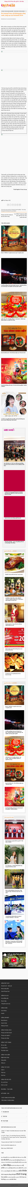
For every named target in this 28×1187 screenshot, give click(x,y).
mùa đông (16, 1165)
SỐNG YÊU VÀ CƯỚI (6, 1079)
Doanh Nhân (21, 1157)
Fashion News (4, 1047)
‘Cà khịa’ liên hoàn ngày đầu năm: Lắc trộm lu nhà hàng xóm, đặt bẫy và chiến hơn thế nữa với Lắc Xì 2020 (14, 493)
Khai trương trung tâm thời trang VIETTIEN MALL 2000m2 (14, 841)
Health (2, 1013)
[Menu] (26, 5)
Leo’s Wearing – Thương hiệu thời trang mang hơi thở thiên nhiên (13, 866)
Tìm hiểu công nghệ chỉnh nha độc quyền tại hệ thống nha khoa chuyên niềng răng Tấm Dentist (13, 419)
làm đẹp (7, 1165)
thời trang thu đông (6, 1174)
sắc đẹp (17, 1170)
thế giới (14, 1174)
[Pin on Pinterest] (17, 205)
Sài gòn (8, 1171)
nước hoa (7, 1167)
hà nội (7, 1162)
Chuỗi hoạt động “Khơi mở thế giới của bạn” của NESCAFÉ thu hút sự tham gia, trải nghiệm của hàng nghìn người (14, 286)
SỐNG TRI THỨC (5, 1067)
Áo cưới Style (4, 1082)
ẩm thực (14, 1179)
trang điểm (13, 1177)
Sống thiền (3, 1060)
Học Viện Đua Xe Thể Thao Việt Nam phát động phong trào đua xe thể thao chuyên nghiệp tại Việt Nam (14, 464)
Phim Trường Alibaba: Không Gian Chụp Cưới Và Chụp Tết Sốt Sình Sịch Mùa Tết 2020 (13, 891)
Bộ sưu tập (3, 1045)
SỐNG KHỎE (4, 1007)
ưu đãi (9, 1179)
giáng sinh (19, 1160)
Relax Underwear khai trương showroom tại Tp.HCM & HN (13, 649)
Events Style (4, 1023)
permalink (14, 210)
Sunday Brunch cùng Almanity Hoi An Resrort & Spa (13, 674)
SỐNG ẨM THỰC (5, 983)
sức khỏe (13, 1171)
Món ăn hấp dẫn (5, 988)
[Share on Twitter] (13, 205)
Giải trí (2, 1069)
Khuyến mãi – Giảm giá (6, 985)
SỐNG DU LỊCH (4, 995)
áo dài (7, 1179)
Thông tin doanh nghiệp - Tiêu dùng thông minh (12, 11)
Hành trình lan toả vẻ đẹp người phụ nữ (13, 517)
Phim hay (3, 1072)
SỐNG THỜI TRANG (6, 1042)
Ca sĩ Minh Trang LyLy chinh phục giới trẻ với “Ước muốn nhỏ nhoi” (20, 215)
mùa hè (12, 1165)
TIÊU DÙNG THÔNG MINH (7, 1100)
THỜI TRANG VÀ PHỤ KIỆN (8, 1097)
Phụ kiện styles (4, 1050)
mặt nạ (20, 1165)
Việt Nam (22, 1177)
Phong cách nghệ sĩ (5, 1035)
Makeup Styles (4, 1025)
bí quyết (5, 1157)
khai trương (11, 1162)
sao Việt (25, 1167)
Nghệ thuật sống (5, 1057)
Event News (4, 1010)
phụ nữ (21, 1167)
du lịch (6, 1160)
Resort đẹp (3, 1001)
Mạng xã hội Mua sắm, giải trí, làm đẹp (14, 1)
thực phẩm (4, 1177)
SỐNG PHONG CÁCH (6, 1030)
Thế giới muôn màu (5, 1003)
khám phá (23, 1162)
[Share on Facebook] (10, 205)
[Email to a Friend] (15, 205)
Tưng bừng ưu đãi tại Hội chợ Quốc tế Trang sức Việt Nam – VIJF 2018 (13, 917)
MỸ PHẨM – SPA (5, 1093)
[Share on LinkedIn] (20, 205)
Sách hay (3, 1075)
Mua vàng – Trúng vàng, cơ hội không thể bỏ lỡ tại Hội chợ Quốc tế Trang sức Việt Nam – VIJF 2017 (13, 942)
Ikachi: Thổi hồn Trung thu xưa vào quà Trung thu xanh (12, 252)
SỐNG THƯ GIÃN (5, 1054)
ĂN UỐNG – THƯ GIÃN (6, 1089)
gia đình (15, 1160)
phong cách (12, 1167)
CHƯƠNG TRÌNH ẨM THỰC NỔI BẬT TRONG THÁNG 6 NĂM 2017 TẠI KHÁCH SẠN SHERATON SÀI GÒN (14, 599)
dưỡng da (11, 1160)
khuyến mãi (18, 1162)
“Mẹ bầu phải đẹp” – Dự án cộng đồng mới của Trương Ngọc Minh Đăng (14, 542)
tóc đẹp (9, 1177)
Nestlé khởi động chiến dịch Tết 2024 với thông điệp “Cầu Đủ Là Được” (14, 386)
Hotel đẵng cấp (4, 998)
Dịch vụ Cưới (4, 1085)
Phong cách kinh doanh (6, 1032)
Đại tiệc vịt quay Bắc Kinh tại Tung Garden (14, 574)
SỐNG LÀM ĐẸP (5, 1017)
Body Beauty (4, 1020)
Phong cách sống (5, 1038)
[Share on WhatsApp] (8, 205)
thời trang (21, 1174)
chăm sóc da (15, 1157)
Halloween (3, 1162)
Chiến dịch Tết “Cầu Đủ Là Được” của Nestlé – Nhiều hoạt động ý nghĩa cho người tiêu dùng (13, 319)
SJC (2, 1171)
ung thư (17, 1177)
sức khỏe (23, 1170)
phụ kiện (17, 1167)
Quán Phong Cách (5, 991)
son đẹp (4, 1171)
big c (2, 1157)
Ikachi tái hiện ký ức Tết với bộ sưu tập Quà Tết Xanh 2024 (13, 352)
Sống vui (3, 1063)
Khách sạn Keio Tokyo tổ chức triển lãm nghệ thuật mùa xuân (13, 625)
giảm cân (24, 1160)
